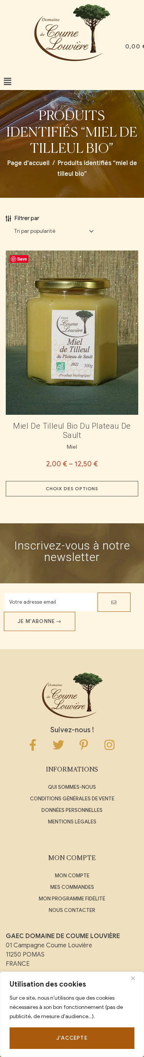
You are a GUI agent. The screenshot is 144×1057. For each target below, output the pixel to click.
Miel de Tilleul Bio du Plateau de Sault (72, 430)
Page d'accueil (28, 163)
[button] (7, 81)
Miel (72, 447)
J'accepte (72, 1038)
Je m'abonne (37, 621)
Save (22, 259)
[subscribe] (114, 602)
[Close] (136, 978)
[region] (72, 1014)
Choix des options (72, 488)
